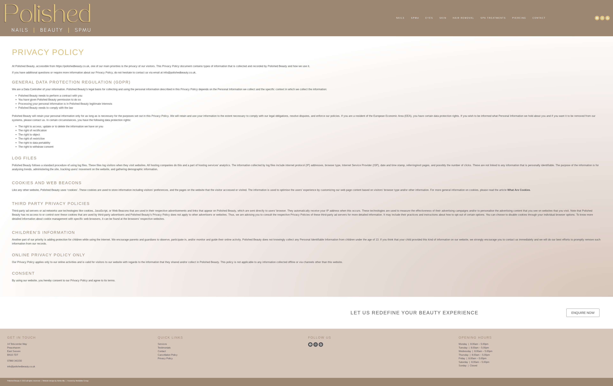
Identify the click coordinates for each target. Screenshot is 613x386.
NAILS (400, 18)
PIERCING (519, 18)
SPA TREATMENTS (493, 18)
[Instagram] (602, 18)
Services (162, 344)
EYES (429, 18)
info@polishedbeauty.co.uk (179, 72)
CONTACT (539, 18)
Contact (162, 351)
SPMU (415, 18)
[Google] (607, 18)
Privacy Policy (165, 358)
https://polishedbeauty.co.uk (72, 66)
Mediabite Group (82, 381)
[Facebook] (597, 18)
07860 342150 (14, 360)
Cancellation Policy (168, 354)
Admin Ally (61, 381)
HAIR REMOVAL (463, 18)
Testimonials (164, 347)
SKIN (442, 18)
